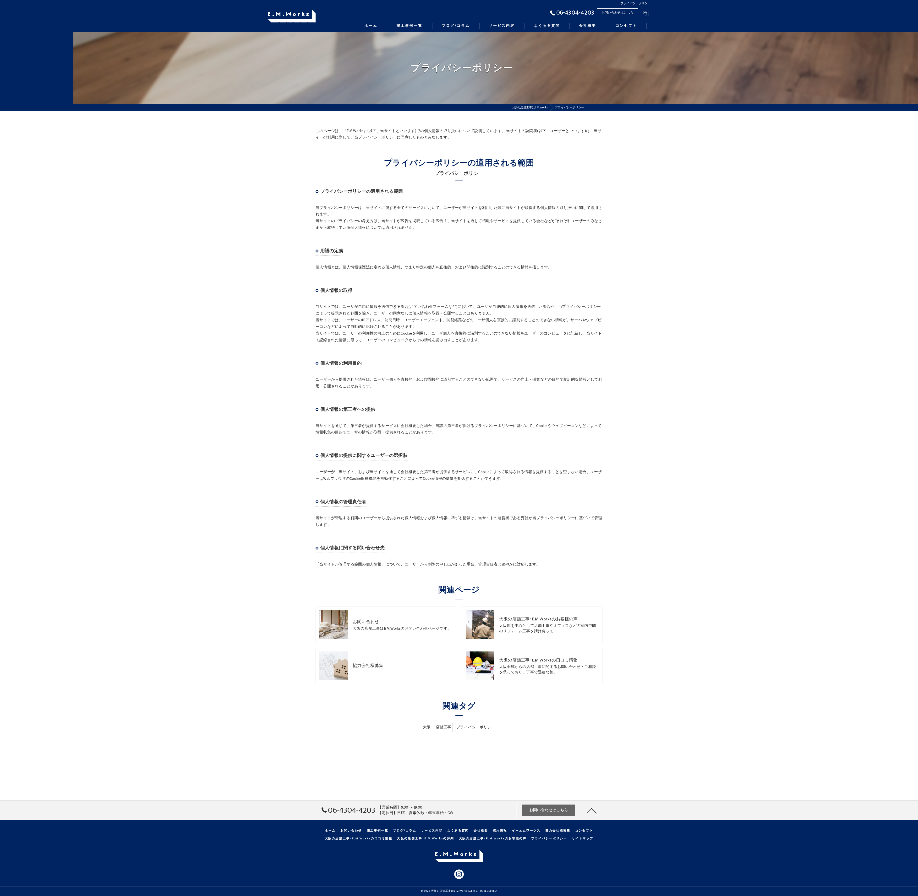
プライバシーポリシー (475, 727)
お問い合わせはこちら (617, 12)
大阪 (427, 727)
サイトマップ (582, 838)
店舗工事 (443, 727)
